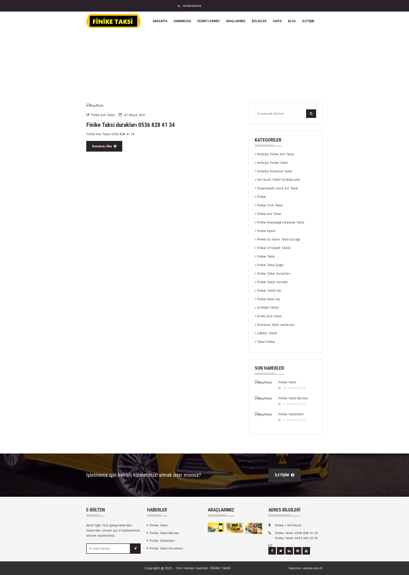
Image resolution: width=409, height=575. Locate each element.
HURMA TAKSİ (268, 308)
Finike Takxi (287, 382)
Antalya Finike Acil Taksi (275, 154)
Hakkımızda (182, 21)
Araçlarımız (235, 21)
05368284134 (191, 5)
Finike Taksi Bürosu (293, 398)
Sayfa (277, 21)
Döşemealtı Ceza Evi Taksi (277, 188)
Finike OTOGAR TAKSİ (273, 248)
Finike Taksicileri (291, 414)
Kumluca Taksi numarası (276, 325)
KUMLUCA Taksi (269, 316)
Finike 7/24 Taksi (270, 205)
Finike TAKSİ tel (269, 291)
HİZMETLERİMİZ (208, 21)
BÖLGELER (259, 21)
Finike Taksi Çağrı (270, 265)
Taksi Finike (266, 342)
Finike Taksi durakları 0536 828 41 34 (130, 125)
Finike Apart (266, 231)
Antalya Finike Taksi (272, 163)
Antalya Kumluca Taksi (274, 171)
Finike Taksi (266, 256)
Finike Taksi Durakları (274, 273)
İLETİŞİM (308, 21)
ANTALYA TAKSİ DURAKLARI (278, 180)
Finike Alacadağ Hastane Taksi (280, 222)
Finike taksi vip (268, 299)
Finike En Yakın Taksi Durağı (278, 239)
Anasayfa (160, 21)
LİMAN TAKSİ (267, 333)
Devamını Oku (102, 146)
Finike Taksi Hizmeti (272, 282)
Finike (261, 197)
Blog (292, 21)
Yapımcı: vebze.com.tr (305, 568)
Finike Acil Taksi (103, 115)
